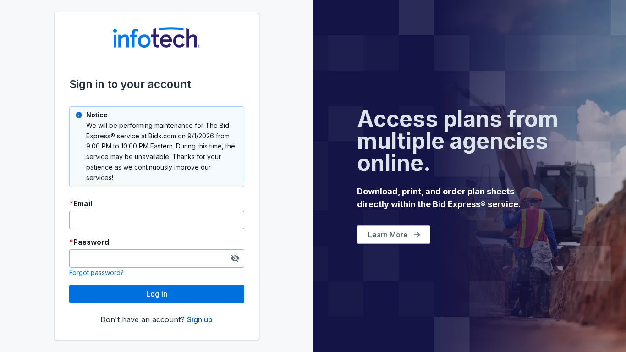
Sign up (200, 319)
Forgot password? (96, 272)
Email (82, 203)
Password (91, 242)
